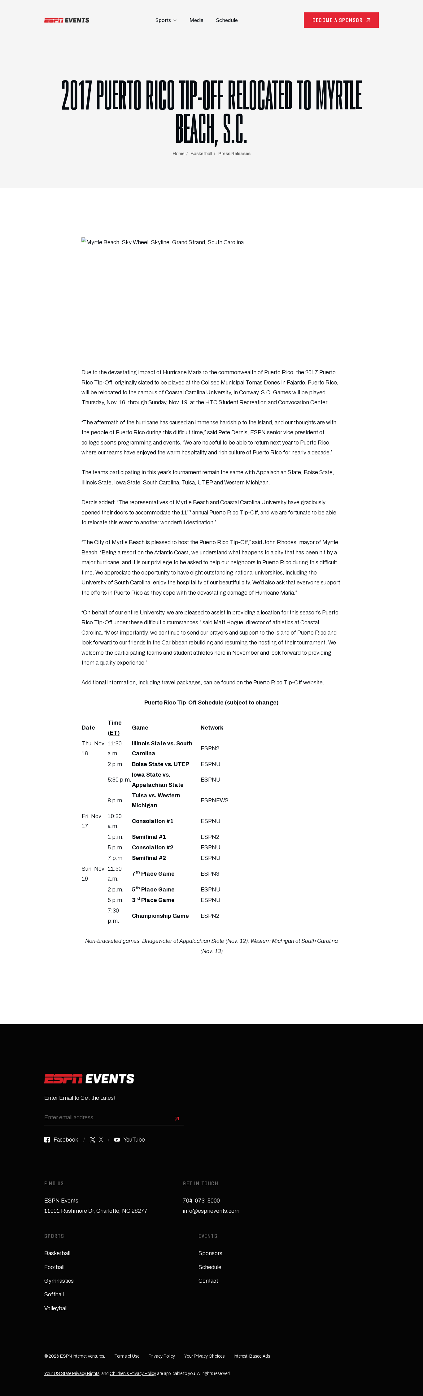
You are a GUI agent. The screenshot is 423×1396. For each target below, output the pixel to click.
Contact (208, 1281)
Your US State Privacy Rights (71, 1373)
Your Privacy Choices (204, 1356)
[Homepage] (66, 20)
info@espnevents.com (211, 1211)
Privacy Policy (162, 1356)
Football (54, 1267)
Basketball (201, 153)
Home (179, 153)
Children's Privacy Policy (133, 1373)
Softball (54, 1294)
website (313, 682)
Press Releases (234, 153)
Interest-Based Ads (252, 1356)
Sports (163, 20)
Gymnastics (59, 1281)
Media (196, 20)
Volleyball (56, 1308)
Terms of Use (126, 1356)
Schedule (227, 20)
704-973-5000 (201, 1201)
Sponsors (210, 1253)
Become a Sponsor (337, 21)
